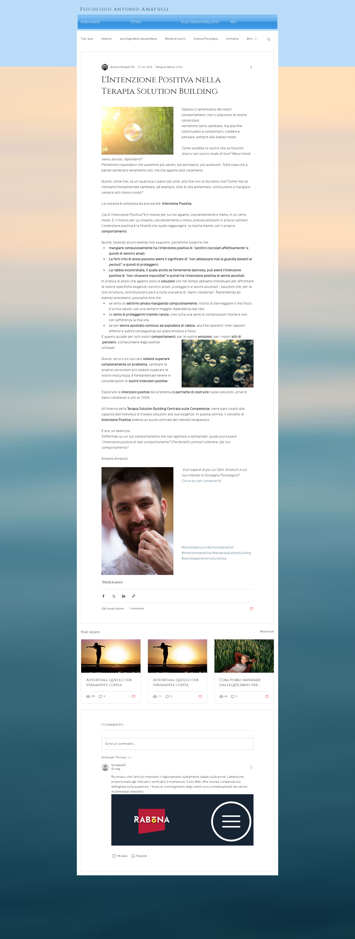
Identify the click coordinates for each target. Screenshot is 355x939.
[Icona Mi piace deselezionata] (114, 856)
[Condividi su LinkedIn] (124, 596)
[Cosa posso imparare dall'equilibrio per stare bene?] (244, 656)
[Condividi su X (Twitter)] (113, 596)
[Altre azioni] (251, 67)
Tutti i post (87, 39)
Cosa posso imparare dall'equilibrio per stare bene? (240, 682)
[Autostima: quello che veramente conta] (111, 656)
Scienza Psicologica (206, 39)
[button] (269, 39)
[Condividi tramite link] (134, 596)
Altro (250, 39)
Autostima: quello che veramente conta (109, 682)
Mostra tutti (267, 631)
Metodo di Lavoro (175, 39)
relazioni (106, 39)
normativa (232, 39)
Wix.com (209, 885)
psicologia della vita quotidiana (138, 39)
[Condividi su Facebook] (103, 596)
